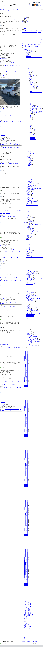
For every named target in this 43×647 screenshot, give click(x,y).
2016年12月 (26, 462)
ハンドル (27, 328)
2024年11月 (26, 369)
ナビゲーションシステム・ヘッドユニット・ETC (34, 257)
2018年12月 (26, 439)
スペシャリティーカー (30, 190)
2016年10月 (26, 464)
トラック (27, 187)
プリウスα (31, 101)
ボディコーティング (31, 335)
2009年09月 (26, 547)
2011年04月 (26, 529)
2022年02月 (26, 401)
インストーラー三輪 (8, 115)
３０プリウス (32, 87)
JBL (26, 254)
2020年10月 (26, 417)
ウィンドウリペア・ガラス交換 (33, 341)
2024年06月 (26, 374)
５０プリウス (32, 82)
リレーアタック (28, 56)
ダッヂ (29, 68)
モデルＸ (31, 71)
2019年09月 (26, 430)
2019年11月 (26, 428)
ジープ (29, 74)
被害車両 (27, 65)
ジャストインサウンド (27, 628)
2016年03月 (26, 471)
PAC (24, 629)
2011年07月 (26, 526)
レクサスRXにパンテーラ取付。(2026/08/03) (30, 46)
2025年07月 (26, 361)
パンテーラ (26, 617)
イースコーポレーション (28, 624)
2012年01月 (26, 520)
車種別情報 (8, 213)
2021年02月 (26, 413)
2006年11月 (26, 580)
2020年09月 (26, 418)
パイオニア (28, 249)
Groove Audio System (29, 284)
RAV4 (31, 90)
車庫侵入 (27, 55)
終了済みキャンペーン (30, 234)
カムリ (31, 91)
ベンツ (29, 161)
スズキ (29, 152)
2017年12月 (26, 450)
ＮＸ (30, 117)
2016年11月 (26, 463)
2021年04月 (26, 411)
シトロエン (30, 160)
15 (23, 17)
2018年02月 (26, 448)
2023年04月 (26, 388)
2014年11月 (26, 487)
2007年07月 (26, 572)
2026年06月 (26, 350)
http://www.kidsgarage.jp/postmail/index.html (7, 62)
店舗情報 (25, 222)
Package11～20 (30, 276)
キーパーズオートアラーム (28, 606)
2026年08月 (26, 348)
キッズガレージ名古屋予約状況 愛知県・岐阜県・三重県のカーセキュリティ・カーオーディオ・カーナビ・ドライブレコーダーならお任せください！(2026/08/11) (32, 40)
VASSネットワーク (29, 319)
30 (24, 28)
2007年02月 (26, 577)
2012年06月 (26, 515)
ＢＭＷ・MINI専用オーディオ (31, 271)
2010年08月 (26, 537)
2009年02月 (26, 554)
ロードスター (32, 148)
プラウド (25, 611)
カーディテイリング (29, 334)
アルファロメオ (30, 181)
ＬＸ (30, 119)
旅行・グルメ (30, 220)
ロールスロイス (30, 173)
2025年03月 (26, 365)
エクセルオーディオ (27, 612)
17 (25, 17)
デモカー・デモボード (30, 229)
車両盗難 (27, 53)
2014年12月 (26, 486)
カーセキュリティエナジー (28, 614)
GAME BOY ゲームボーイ (30, 64)
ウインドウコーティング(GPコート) (34, 336)
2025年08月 (26, 360)
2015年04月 (26, 482)
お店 (28, 218)
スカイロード (26, 607)
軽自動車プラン (28, 317)
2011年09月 (26, 524)
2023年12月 (26, 380)
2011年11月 (26, 522)
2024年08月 (26, 372)
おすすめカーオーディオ (30, 274)
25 (26, 18)
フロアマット (28, 326)
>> (27, 12)
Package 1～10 (30, 275)
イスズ (29, 150)
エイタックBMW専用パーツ (33, 183)
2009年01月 (26, 555)
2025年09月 (26, 359)
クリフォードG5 (28, 299)
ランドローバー (30, 175)
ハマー (29, 73)
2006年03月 (26, 587)
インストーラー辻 (29, 210)
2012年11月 (26, 510)
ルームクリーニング (31, 340)
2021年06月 (26, 409)
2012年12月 (26, 509)
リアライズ (26, 596)
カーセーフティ (26, 192)
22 (23, 18)
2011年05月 (26, 528)
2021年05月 (26, 410)
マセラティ (30, 158)
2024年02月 (26, 378)
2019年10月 (26, 429)
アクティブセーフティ (30, 244)
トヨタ (18, 65)
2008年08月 (26, 560)
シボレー (29, 72)
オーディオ (28, 287)
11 (26, 16)
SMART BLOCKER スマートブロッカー (33, 298)
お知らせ (27, 235)
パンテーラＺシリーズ (30, 301)
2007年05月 (26, 574)
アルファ (25, 625)
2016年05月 (26, 469)
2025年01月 (26, 367)
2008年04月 (26, 564)
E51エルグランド (33, 139)
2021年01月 (26, 414)
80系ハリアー (32, 89)
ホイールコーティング (32, 337)
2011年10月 (26, 523)
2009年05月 (26, 551)
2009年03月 (26, 553)
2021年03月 (26, 412)
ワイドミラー (28, 331)
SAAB (29, 157)
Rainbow (29, 269)
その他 (25, 323)
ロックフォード (28, 243)
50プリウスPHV (32, 88)
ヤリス (31, 99)
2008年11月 (26, 557)
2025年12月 (26, 356)
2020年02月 (26, 425)
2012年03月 (26, 518)
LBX (30, 126)
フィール (25, 605)
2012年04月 (26, 517)
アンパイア (26, 619)
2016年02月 (26, 472)
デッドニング (28, 270)
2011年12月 (26, 521)
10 (25, 16)
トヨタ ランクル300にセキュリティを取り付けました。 (10, 19)
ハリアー (31, 83)
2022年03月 (26, 400)
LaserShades (28, 329)
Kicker (27, 253)
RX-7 (31, 147)
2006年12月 (26, 579)
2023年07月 (26, 385)
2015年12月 (26, 474)
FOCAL (27, 240)
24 (25, 18)
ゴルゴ (11, 277)
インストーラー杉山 (29, 209)
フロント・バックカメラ (32, 200)
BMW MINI (30, 164)
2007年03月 (26, 576)
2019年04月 (26, 435)
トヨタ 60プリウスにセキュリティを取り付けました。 (10, 216)
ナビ (26, 289)
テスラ (29, 69)
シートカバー (28, 327)
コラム (25, 207)
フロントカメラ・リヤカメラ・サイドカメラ (33, 198)
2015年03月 (26, 483)
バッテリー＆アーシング (30, 315)
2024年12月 (26, 368)
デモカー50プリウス (31, 230)
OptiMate (27, 297)
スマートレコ (28, 245)
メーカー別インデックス (11, 66)
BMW (29, 163)
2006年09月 (26, 582)
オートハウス (26, 601)
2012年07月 (26, 514)
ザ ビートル (32, 185)
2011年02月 (26, 531)
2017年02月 (26, 460)
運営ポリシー (35, 641)
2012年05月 (26, 516)
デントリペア (30, 342)
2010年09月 (26, 536)
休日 (28, 212)
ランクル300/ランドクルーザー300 (36, 94)
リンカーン (30, 79)
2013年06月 (26, 503)
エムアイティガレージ (27, 613)
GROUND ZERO (28, 251)
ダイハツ (29, 151)
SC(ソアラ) (32, 114)
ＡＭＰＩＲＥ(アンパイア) (32, 309)
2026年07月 (26, 349)
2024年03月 (26, 377)
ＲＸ (30, 118)
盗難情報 (25, 49)
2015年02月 (26, 484)
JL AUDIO (27, 255)
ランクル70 (9, 303)
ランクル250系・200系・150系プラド (14, 144)
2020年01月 (26, 426)
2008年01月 (26, 567)
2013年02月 (26, 507)
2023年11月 (26, 381)
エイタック (26, 623)
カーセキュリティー (8, 65)
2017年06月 (26, 456)
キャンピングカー (29, 186)
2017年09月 (26, 453)
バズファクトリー (27, 602)
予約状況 (27, 227)
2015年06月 (26, 480)
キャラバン (32, 136)
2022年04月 (26, 399)
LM (30, 124)
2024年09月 (26, 371)
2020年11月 (26, 416)
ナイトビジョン (28, 195)
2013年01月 (26, 508)
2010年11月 (26, 534)
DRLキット (28, 241)
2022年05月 (26, 398)
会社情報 (28, 641)
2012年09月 (26, 512)
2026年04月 (26, 352)
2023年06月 (26, 386)
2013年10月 (26, 499)
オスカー (25, 627)
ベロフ (27, 288)
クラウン (31, 85)
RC (30, 125)
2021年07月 (26, 408)
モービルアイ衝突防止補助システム (32, 201)
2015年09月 (26, 477)
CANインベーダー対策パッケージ (32, 295)
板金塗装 (29, 343)
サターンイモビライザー (30, 292)
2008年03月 (26, 565)
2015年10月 (26, 476)
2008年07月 (26, 561)
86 (30, 104)
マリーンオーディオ (29, 250)
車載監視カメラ (28, 194)
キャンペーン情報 (29, 233)
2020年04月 (26, 423)
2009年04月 (26, 552)
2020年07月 (26, 420)
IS (30, 115)
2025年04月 (26, 364)
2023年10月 (26, 382)
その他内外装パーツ (29, 332)
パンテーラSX (28, 302)
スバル (29, 127)
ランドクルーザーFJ (33, 100)
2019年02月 (26, 437)
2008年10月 (26, 558)
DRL (26, 238)
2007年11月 (26, 568)
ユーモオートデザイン (27, 603)
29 (23, 19)
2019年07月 (26, 432)
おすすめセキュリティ (30, 318)
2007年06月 (26, 573)
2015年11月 (26, 475)
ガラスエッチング (29, 312)
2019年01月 (26, 438)
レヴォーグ (32, 130)
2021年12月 (26, 403)
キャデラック (30, 78)
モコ (30, 140)
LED (28, 281)
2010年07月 (26, 538)
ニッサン (15, 210)
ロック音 (27, 305)
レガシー (31, 131)
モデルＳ (31, 70)
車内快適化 (12, 7)
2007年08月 (26, 571)
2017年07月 (26, 455)
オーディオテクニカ (27, 626)
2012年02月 (26, 519)
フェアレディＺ (32, 138)
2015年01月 (26, 485)
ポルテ (31, 103)
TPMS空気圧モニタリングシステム (32, 205)
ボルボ (29, 159)
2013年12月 (26, 497)
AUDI (29, 165)
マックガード (26, 622)
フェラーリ (30, 179)
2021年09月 (26, 406)
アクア (31, 102)
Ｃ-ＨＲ (31, 84)
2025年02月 (26, 366)
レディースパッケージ (30, 316)
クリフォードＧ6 (29, 294)
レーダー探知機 (28, 203)
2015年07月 (26, 479)
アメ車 (27, 67)
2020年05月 (26, 422)
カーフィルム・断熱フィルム (33, 339)
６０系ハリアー (32, 109)
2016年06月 (26, 468)
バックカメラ (30, 199)
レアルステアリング (29, 324)
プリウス (31, 110)
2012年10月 (26, 511)
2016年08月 (26, 466)
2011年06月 (26, 527)
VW (28, 184)
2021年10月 (26, 405)
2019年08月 (26, 431)
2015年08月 (26, 478)
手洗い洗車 (30, 344)
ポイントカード (28, 223)
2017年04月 (26, 458)
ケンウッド (28, 248)
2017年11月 (26, 451)
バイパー (27, 304)
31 (25, 19)
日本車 (4, 213)
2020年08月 (26, 419)
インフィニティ (30, 141)
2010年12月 (26, 533)
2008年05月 (26, 563)
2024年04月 (26, 376)
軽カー (29, 155)
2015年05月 (26, 481)
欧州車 (27, 156)
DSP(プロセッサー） (29, 252)
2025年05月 (26, 363)
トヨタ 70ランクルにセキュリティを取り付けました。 (10, 306)
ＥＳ (30, 122)
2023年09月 (26, 383)
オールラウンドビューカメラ (31, 193)
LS (30, 120)
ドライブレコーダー (29, 202)
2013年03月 (26, 506)
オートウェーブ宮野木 (27, 604)
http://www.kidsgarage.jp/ (4, 58)
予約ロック (28, 291)
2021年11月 (26, 404)
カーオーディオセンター (30, 256)
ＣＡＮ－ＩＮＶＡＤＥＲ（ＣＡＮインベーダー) (34, 57)
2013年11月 (26, 498)
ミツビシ (29, 132)
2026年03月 (26, 353)
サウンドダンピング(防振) (30, 283)
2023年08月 (26, 384)
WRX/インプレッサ (33, 129)
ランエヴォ (32, 134)
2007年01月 (26, 578)
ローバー (29, 174)
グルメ (29, 215)
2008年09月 (26, 559)
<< (22, 12)
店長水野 (5, 384)
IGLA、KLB (28, 296)
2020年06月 (26, 421)
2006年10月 (26, 581)
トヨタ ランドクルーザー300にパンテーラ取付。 (9, 71)
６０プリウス (7, 251)
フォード (29, 76)
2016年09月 (26, 465)
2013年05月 (26, 504)
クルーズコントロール (30, 204)
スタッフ (25, 208)
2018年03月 (26, 447)
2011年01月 (26, 532)
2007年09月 (26, 570)
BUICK (29, 77)
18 (26, 17)
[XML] (25, 638)
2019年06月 (26, 433)
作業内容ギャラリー (31, 221)
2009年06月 (26, 550)
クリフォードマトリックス (30, 300)
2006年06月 (26, 584)
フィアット (30, 177)
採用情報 (35, 8)
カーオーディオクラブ (27, 610)
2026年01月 (26, 355)
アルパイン (28, 242)
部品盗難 (27, 52)
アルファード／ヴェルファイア (10, 381)
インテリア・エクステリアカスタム (32, 345)
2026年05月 (26, 351)
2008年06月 (26, 562)
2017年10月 (26, 452)
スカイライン (32, 137)
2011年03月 (26, 530)
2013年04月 (26, 505)
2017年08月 (26, 454)
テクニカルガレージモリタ (28, 615)
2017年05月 (26, 457)
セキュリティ (14, 65)
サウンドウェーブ (27, 598)
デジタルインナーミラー (9, 210)
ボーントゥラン (26, 608)
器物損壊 (27, 54)
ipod (26, 282)
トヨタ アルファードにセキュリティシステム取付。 (9, 257)
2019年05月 (26, 434)
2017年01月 (26, 461)
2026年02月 (26, 354)
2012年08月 (26, 513)
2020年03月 (26, 424)
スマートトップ (30, 266)
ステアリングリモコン (30, 196)
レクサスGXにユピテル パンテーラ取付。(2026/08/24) (32, 32)
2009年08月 (26, 548)
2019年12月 (26, 427)
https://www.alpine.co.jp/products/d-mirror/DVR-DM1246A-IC (10, 163)
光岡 (28, 149)
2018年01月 (26, 449)
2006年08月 (26, 583)
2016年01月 (26, 473)
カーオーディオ (26, 237)
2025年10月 (26, 358)
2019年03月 (26, 436)
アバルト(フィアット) (33, 178)
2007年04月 (26, 575)
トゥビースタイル (27, 600)
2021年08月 (26, 407)
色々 (28, 216)
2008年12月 (26, 556)
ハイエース (32, 105)
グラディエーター (33, 75)
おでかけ (29, 214)
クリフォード (26, 616)
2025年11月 (26, 357)
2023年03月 (26, 389)
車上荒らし (28, 50)
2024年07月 (26, 373)
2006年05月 (26, 585)
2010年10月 (26, 535)
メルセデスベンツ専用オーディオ (31, 273)
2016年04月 (26, 470)
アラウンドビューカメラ (30, 247)
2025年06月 (26, 362)
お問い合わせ (39, 8)
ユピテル (17, 66)
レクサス (29, 113)
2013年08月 (26, 501)
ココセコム (28, 306)
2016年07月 (26, 467)
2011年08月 (26, 525)
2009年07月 (26, 549)
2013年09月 (26, 500)
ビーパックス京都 (27, 609)
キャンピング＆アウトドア (30, 325)
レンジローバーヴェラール (34, 176)
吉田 (26, 219)
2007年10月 (26, 569)
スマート (29, 162)
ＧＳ (30, 116)
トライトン (32, 133)
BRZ (30, 128)
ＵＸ (30, 121)
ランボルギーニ (30, 180)
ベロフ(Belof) (30, 280)
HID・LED (27, 286)
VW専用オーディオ (29, 272)
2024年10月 (26, 370)
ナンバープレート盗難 (30, 51)
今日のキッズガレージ (30, 236)
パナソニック (28, 246)
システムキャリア (29, 330)
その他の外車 (28, 191)
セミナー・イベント (29, 228)
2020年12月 (26, 415)
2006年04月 (26, 586)
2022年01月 (26, 402)
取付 (28, 213)
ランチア (29, 182)
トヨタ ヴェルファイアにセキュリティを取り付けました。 (10, 347)
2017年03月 (26, 459)
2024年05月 (26, 375)
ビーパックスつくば (27, 599)
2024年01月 (26, 379)
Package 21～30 (30, 277)
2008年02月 (26, 566)
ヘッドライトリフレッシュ (32, 338)
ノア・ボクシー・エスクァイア (35, 86)
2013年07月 (26, 502)
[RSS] (24, 637)
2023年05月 (26, 387)
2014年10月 (26, 488)
